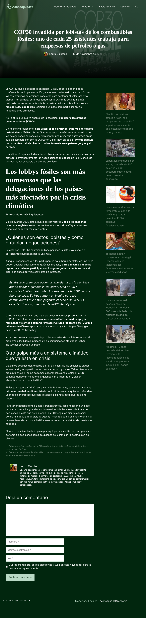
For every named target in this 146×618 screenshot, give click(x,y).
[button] (136, 7)
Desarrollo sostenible (65, 6)
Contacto (125, 6)
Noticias (86, 6)
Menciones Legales (86, 601)
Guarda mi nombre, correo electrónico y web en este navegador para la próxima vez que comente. (50, 566)
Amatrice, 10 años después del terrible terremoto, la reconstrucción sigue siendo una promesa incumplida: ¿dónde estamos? (117, 357)
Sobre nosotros (107, 6)
